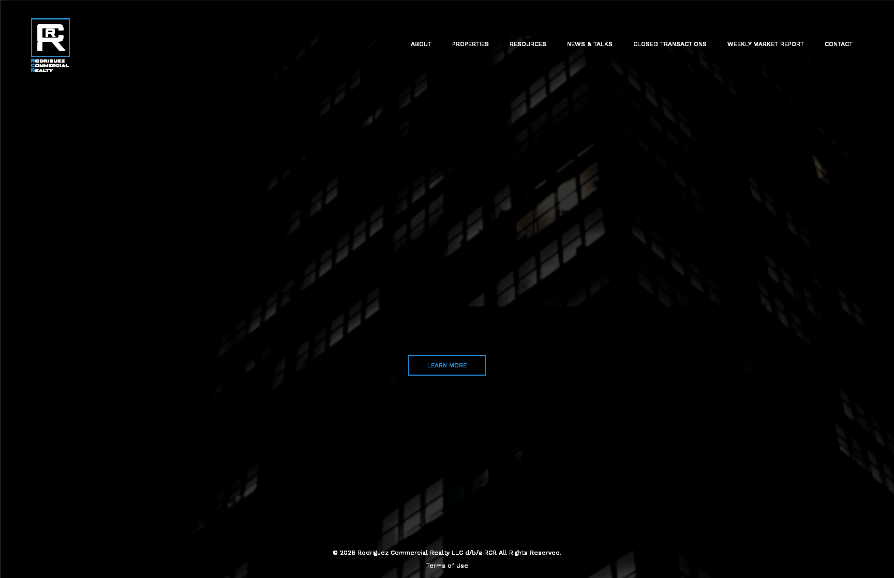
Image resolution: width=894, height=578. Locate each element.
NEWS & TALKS (590, 44)
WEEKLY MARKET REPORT (765, 44)
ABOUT (421, 44)
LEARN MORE (447, 365)
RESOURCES (528, 44)
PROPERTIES (470, 44)
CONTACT (839, 44)
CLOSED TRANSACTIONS (670, 44)
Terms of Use (447, 565)
